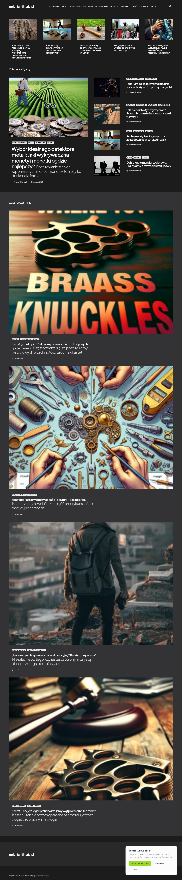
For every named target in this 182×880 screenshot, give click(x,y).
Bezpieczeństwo (18, 650)
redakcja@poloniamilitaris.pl (38, 876)
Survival (130, 105)
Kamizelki (131, 79)
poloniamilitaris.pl (21, 6)
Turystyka (152, 105)
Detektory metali (19, 142)
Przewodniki (26, 339)
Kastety (15, 339)
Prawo (38, 806)
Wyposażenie (151, 79)
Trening (148, 131)
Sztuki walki (138, 131)
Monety (50, 142)
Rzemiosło (31, 494)
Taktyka (140, 79)
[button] (170, 6)
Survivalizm (141, 105)
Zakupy (145, 157)
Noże (129, 131)
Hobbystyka (40, 142)
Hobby (31, 142)
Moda (129, 157)
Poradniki (21, 494)
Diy (13, 494)
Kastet (30, 806)
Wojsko (137, 157)
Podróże (31, 650)
